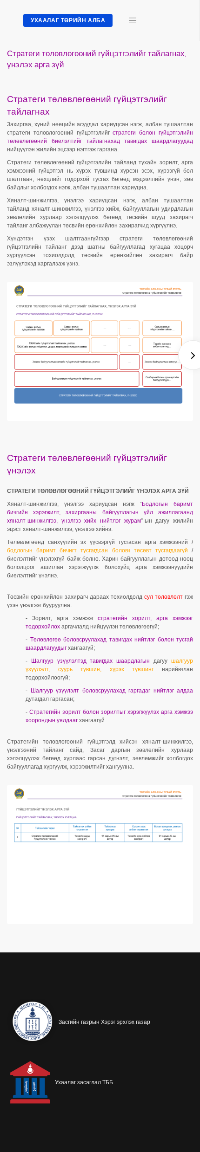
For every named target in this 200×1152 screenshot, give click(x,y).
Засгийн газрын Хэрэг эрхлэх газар (104, 1022)
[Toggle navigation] (132, 20)
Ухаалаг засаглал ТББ (84, 1082)
